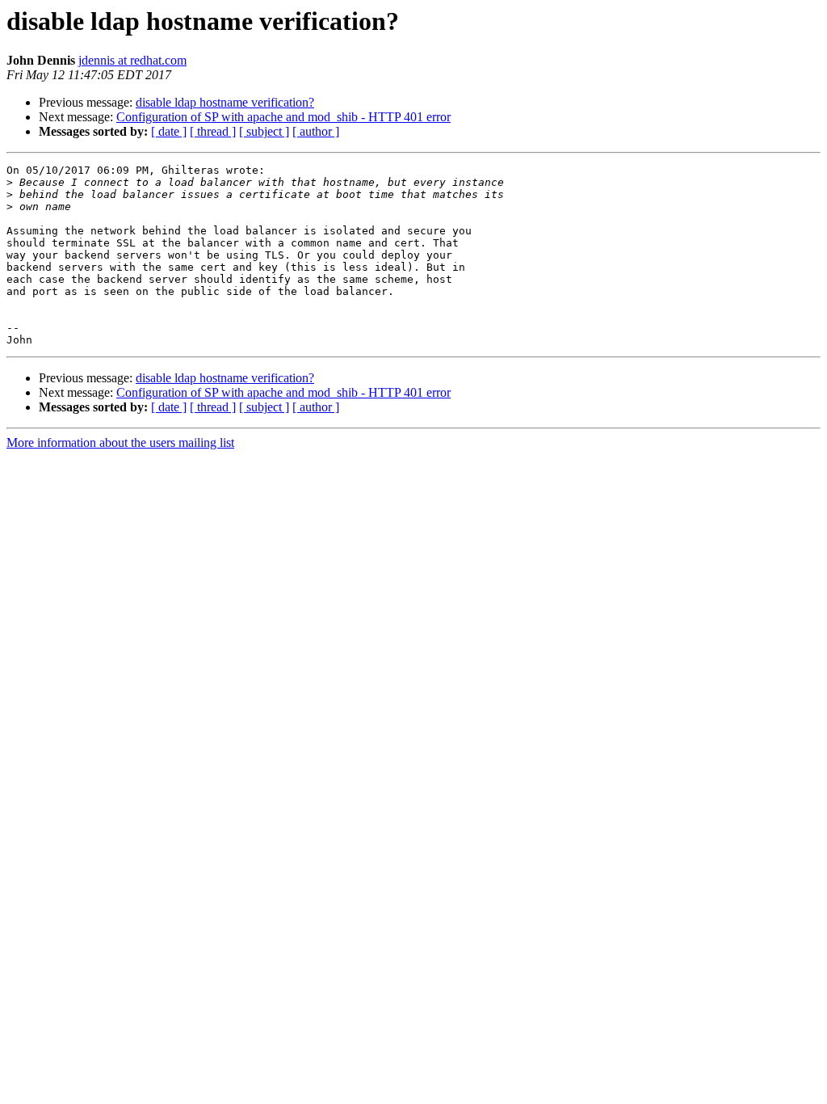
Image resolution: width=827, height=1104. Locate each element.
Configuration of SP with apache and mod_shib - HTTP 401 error (283, 117)
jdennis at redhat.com (132, 60)
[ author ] (315, 131)
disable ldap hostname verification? (225, 102)
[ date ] (169, 131)
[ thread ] (213, 131)
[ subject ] (264, 131)
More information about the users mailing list (120, 442)
